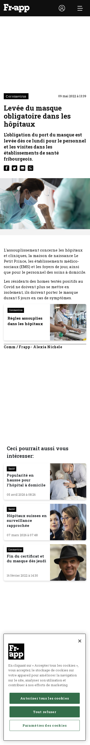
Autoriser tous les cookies (44, 698)
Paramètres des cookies (44, 725)
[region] (44, 687)
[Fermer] (79, 641)
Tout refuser (44, 712)
